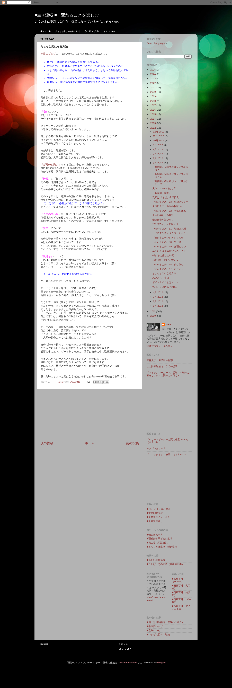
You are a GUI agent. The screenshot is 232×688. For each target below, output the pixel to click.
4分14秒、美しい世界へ (165, 260)
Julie (168, 324)
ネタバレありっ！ (157, 448)
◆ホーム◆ (45, 31)
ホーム (90, 443)
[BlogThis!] (97, 382)
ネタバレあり (110, 31)
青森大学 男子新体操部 (160, 360)
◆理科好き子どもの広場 (159, 538)
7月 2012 (158, 154)
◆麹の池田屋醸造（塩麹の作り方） (165, 622)
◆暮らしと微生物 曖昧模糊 (162, 546)
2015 (153, 114)
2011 (153, 311)
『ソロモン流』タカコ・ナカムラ (170, 233)
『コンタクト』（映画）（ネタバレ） (167, 454)
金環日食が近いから (163, 219)
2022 (153, 83)
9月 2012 (158, 145)
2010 (153, 316)
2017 (153, 105)
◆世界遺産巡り (155, 521)
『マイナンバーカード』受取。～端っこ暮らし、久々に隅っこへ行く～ (168, 374)
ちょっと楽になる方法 (164, 273)
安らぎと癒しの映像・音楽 (67, 31)
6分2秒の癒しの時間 (163, 255)
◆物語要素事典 (155, 534)
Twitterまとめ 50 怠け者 (166, 242)
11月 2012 (159, 136)
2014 (153, 119)
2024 (153, 74)
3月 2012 (158, 297)
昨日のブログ (48, 53)
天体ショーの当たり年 (164, 188)
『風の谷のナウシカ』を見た (167, 237)
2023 (153, 78)
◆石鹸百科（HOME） (178, 580)
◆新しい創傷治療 (156, 560)
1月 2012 (158, 306)
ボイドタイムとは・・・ (165, 282)
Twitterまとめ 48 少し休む (168, 264)
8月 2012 (158, 149)
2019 (153, 96)
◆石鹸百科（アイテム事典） (181, 607)
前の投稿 (132, 443)
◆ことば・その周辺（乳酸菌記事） (165, 564)
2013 (153, 123)
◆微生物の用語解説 (157, 542)
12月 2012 (159, 131)
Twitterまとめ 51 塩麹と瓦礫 (169, 228)
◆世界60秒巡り (155, 513)
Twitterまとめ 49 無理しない (169, 246)
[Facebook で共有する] (104, 382)
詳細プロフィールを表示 (160, 346)
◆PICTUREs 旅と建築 (158, 509)
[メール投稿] (88, 382)
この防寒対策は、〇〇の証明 (162, 366)
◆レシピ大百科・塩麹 (158, 634)
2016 (153, 110)
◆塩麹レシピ (153, 630)
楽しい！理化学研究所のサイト (169, 251)
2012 (153, 128)
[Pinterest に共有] (107, 382)
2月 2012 (158, 301)
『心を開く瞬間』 (161, 193)
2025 (153, 69)
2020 (153, 92)
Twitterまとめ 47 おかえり (168, 269)
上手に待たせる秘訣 (163, 215)
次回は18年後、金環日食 (165, 197)
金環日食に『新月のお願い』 (167, 206)
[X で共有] (101, 382)
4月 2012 (158, 292)
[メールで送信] (94, 382)
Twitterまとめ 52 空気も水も (169, 211)
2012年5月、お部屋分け (165, 224)
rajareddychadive (128, 662)
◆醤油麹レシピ (155, 626)
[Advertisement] (89, 415)
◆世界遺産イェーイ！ (158, 517)
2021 (153, 87)
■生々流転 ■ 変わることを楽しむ (66, 14)
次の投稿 (46, 443)
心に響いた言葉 (92, 31)
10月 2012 (159, 140)
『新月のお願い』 (51, 164)
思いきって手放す (161, 278)
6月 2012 (158, 158)
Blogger (161, 662)
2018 (153, 101)
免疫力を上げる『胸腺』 (165, 287)
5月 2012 (158, 163)
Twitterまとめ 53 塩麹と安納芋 (170, 202)
